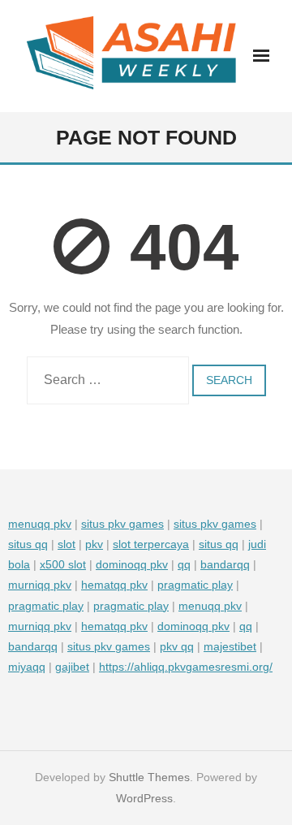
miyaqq (26, 666)
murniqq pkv (39, 584)
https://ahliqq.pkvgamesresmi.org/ (186, 666)
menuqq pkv (39, 523)
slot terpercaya (151, 544)
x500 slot (63, 564)
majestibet (230, 646)
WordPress (144, 798)
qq (184, 564)
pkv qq (177, 646)
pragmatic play (195, 584)
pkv (94, 544)
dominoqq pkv (132, 564)
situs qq (28, 544)
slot (66, 544)
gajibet (72, 666)
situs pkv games (122, 523)
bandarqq (225, 564)
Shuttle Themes (149, 777)
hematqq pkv (114, 584)
